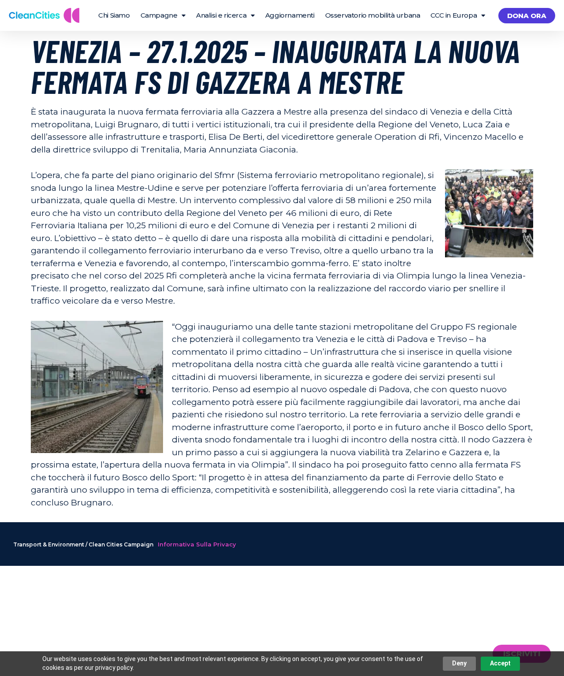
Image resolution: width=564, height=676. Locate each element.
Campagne (159, 15)
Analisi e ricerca (221, 15)
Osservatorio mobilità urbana (372, 15)
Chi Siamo (114, 15)
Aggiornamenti (290, 15)
